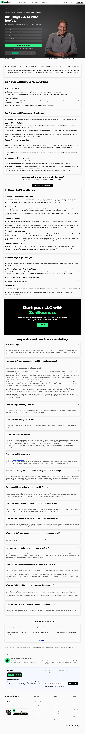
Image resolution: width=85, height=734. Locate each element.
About (54, 699)
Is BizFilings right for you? (24, 38)
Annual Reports (37, 707)
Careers (54, 701)
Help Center (74, 703)
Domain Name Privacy (39, 719)
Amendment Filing (38, 715)
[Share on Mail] (16, 654)
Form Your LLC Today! (23, 45)
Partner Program (56, 711)
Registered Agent (38, 701)
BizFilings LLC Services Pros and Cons (24, 29)
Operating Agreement (39, 705)
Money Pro (36, 711)
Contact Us (73, 705)
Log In (71, 2)
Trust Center (74, 711)
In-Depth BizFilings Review (24, 35)
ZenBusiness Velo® (38, 709)
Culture (54, 705)
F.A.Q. (72, 701)
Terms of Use (74, 707)
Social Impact (56, 703)
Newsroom (55, 707)
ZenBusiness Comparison (10, 12)
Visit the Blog (56, 709)
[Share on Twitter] (10, 654)
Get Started (73, 683)
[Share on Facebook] (13, 654)
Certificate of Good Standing (40, 717)
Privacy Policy (74, 709)
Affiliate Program (56, 713)
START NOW (42, 325)
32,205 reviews (23, 53)
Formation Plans (37, 699)
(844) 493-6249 (63, 2)
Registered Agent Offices (58, 719)
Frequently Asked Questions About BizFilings (24, 41)
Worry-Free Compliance (39, 703)
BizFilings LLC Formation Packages (24, 32)
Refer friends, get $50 (58, 717)
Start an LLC (80, 2)
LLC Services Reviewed (22, 12)
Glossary (73, 713)
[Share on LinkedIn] (8, 654)
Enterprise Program (57, 715)
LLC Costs (36, 713)
